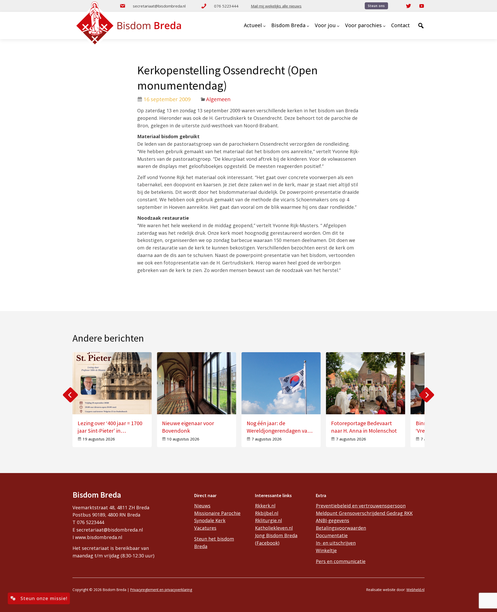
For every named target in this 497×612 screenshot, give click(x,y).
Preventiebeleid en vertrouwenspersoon (361, 506)
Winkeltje (326, 550)
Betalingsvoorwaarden (341, 528)
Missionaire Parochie (217, 513)
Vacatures (205, 528)
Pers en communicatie (341, 561)
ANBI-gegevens (332, 520)
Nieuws (202, 506)
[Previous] (70, 395)
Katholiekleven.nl (274, 528)
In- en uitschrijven (336, 543)
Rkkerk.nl (265, 506)
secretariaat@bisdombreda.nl (159, 6)
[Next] (427, 395)
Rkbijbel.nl (266, 513)
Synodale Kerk (209, 520)
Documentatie (332, 535)
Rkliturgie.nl (268, 520)
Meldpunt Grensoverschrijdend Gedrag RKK (364, 513)
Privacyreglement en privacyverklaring (161, 589)
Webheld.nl (415, 589)
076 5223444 (226, 6)
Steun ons (376, 6)
